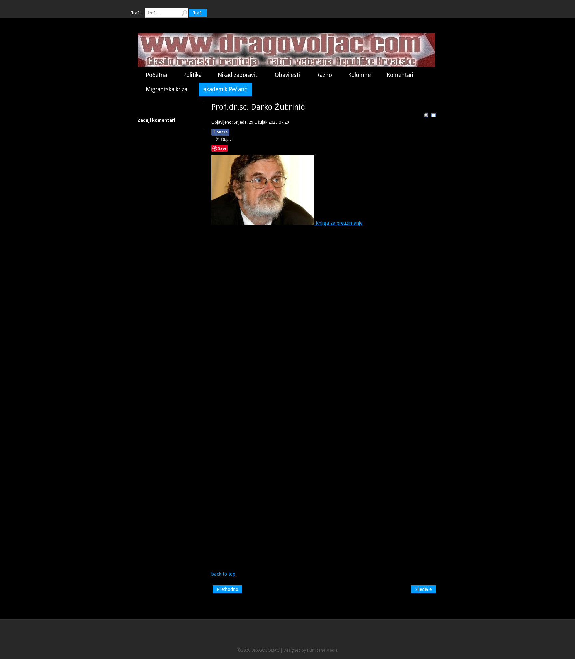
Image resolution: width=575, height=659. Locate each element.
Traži (198, 12)
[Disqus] (324, 313)
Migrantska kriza (166, 89)
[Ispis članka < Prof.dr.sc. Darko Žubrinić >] (426, 116)
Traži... (137, 12)
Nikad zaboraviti (238, 75)
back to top (223, 574)
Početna (156, 75)
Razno (324, 75)
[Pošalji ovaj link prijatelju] (433, 116)
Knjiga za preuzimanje (338, 223)
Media (332, 650)
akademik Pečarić (225, 89)
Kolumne (359, 75)
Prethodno (227, 589)
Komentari (400, 75)
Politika (192, 75)
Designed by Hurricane (305, 650)
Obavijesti (287, 75)
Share (220, 131)
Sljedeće (423, 589)
